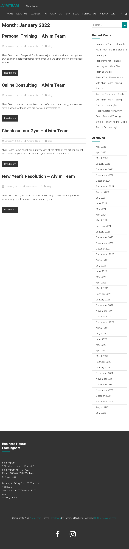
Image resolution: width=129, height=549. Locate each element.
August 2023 (102, 260)
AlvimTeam (35, 518)
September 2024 (105, 186)
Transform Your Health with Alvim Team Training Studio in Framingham (111, 50)
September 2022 (105, 322)
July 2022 (101, 333)
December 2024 (104, 169)
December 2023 (104, 237)
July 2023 (101, 265)
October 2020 (103, 395)
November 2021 (104, 378)
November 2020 (104, 390)
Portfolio (50, 13)
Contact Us (89, 13)
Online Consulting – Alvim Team (34, 85)
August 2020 (102, 407)
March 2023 (102, 288)
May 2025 (101, 146)
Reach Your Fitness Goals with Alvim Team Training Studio (109, 83)
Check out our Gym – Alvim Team (35, 130)
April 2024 (101, 214)
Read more (10, 72)
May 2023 (101, 277)
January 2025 (103, 163)
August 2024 (102, 192)
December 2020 (104, 384)
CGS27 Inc (99, 518)
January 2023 (103, 299)
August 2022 (102, 328)
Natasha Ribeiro (33, 46)
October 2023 (103, 248)
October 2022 (103, 316)
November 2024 (104, 175)
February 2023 (103, 294)
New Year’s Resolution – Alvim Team (38, 176)
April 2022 (101, 350)
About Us (21, 13)
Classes (36, 13)
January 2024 (103, 231)
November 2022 (104, 311)
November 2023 (104, 243)
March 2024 (102, 220)
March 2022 (102, 356)
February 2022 (103, 361)
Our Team (64, 13)
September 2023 (105, 254)
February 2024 (103, 226)
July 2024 (101, 197)
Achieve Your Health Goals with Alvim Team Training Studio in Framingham (110, 100)
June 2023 (101, 271)
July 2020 (101, 412)
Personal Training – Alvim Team (34, 36)
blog (76, 13)
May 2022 (101, 345)
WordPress (110, 518)
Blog (50, 46)
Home (10, 13)
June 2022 (101, 339)
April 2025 (101, 152)
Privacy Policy (108, 13)
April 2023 (101, 282)
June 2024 (101, 203)
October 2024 (103, 180)
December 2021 (104, 373)
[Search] (124, 25)
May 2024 (101, 209)
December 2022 (104, 305)
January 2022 (103, 367)
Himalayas (55, 518)
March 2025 (102, 158)
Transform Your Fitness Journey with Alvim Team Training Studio (109, 66)
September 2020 (105, 401)
